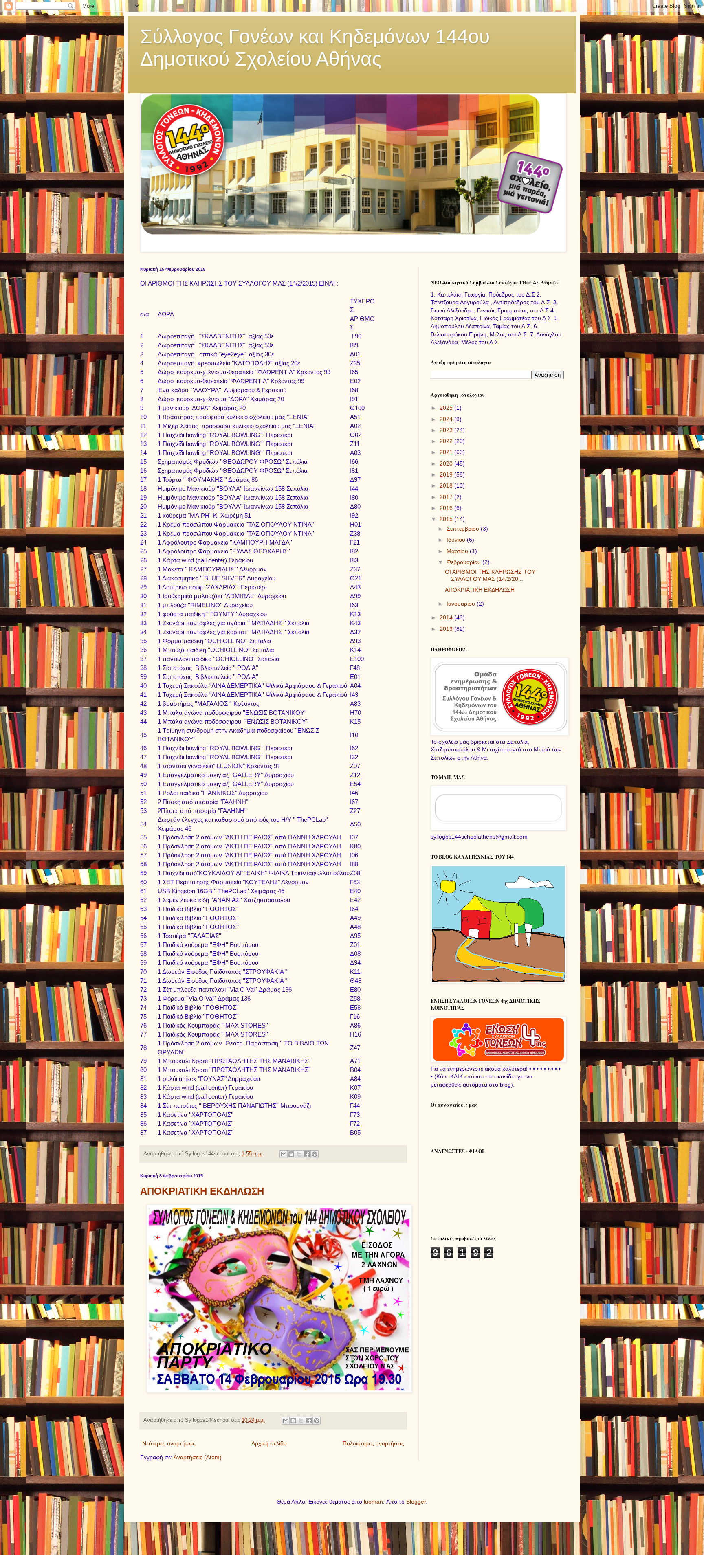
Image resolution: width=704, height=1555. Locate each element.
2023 (447, 430)
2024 (447, 419)
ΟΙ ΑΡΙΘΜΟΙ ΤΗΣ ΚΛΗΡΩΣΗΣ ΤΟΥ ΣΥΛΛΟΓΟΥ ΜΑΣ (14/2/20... (490, 575)
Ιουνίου (457, 539)
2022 (447, 441)
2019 (447, 474)
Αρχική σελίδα (269, 1443)
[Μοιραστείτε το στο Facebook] (307, 1154)
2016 (447, 508)
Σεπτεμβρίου (464, 528)
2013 (447, 629)
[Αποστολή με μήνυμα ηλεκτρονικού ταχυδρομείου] (283, 1154)
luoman (373, 1501)
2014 (447, 617)
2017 (447, 497)
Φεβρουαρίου (464, 562)
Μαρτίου (458, 551)
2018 (447, 485)
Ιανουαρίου (462, 603)
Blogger (416, 1501)
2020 (447, 463)
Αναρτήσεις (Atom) (198, 1457)
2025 (447, 407)
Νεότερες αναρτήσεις (169, 1443)
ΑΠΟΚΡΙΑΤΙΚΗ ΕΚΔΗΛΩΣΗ (202, 1191)
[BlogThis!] (291, 1154)
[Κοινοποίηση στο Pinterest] (314, 1154)
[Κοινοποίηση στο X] (299, 1154)
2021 (447, 452)
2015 (447, 519)
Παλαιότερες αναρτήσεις (373, 1443)
